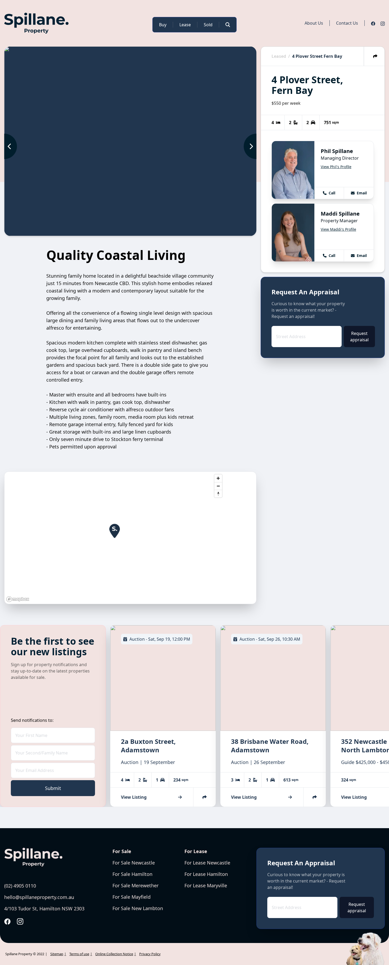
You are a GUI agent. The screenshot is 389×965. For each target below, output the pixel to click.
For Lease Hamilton (206, 874)
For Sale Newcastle (133, 862)
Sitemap (56, 953)
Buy (162, 25)
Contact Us (347, 23)
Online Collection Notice (114, 953)
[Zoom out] (218, 486)
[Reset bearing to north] (218, 493)
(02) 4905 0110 (20, 886)
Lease (185, 25)
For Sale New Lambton (137, 908)
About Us (314, 23)
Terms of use (79, 953)
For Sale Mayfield (131, 897)
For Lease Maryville (205, 885)
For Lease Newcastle (207, 862)
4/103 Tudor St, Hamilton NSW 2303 (44, 908)
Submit (53, 788)
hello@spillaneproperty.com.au (39, 897)
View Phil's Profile (336, 166)
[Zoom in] (218, 478)
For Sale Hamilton (132, 874)
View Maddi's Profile (338, 229)
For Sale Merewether (135, 885)
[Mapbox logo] (17, 599)
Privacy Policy (150, 953)
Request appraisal (359, 336)
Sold (208, 25)
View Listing (134, 797)
